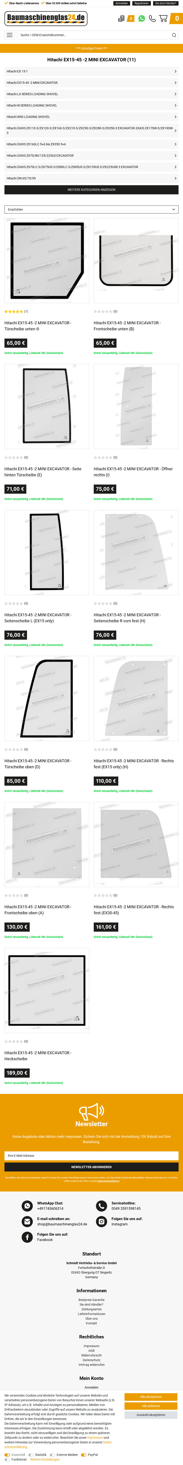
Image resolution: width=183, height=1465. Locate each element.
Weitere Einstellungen (45, 1459)
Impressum (91, 1346)
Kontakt (91, 1323)
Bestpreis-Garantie (91, 1300)
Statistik (40, 1455)
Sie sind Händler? (165, 3)
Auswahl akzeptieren (151, 1415)
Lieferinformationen (91, 1314)
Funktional (19, 1459)
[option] (91, 48)
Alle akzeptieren (151, 1397)
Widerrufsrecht (91, 1355)
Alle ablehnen (151, 1406)
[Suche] (174, 35)
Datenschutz (91, 1360)
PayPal (93, 1455)
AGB (91, 1350)
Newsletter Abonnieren (91, 1167)
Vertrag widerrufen (92, 1364)
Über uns (91, 1318)
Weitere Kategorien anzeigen (91, 189)
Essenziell (18, 1455)
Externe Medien (67, 1455)
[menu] (9, 35)
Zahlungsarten (91, 1309)
